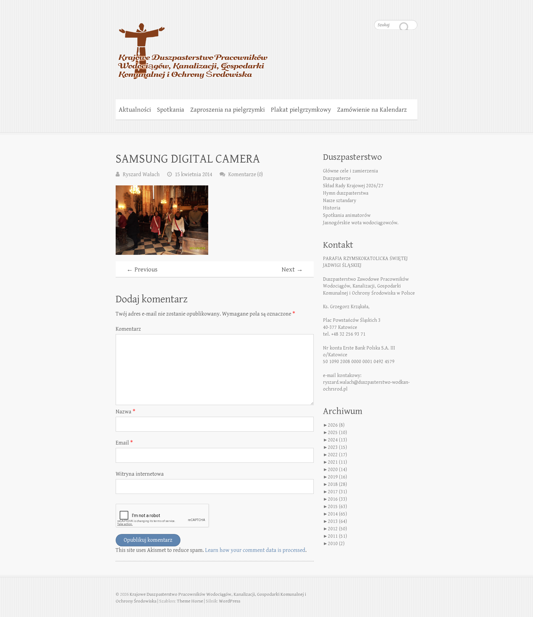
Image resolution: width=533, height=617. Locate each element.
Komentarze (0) (245, 174)
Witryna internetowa (140, 474)
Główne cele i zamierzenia (350, 171)
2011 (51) (337, 536)
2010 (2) (336, 544)
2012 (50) (337, 529)
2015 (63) (337, 507)
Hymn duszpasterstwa (345, 193)
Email (124, 443)
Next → (292, 269)
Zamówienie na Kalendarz (372, 110)
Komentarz (128, 329)
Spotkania (170, 110)
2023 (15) (337, 447)
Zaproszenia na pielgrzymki (227, 110)
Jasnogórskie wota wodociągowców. (361, 223)
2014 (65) (337, 514)
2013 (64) (337, 521)
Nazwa (125, 411)
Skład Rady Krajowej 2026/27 (353, 186)
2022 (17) (337, 455)
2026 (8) (336, 425)
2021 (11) (337, 462)
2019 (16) (337, 477)
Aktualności (135, 110)
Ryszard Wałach (141, 174)
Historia (331, 208)
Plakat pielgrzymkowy (301, 110)
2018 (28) (337, 484)
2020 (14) (337, 470)
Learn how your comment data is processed (255, 550)
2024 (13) (337, 440)
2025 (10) (337, 433)
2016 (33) (337, 499)
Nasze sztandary (339, 201)
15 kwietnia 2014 (193, 174)
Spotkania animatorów (346, 215)
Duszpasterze (337, 178)
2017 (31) (337, 492)
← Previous (142, 269)
